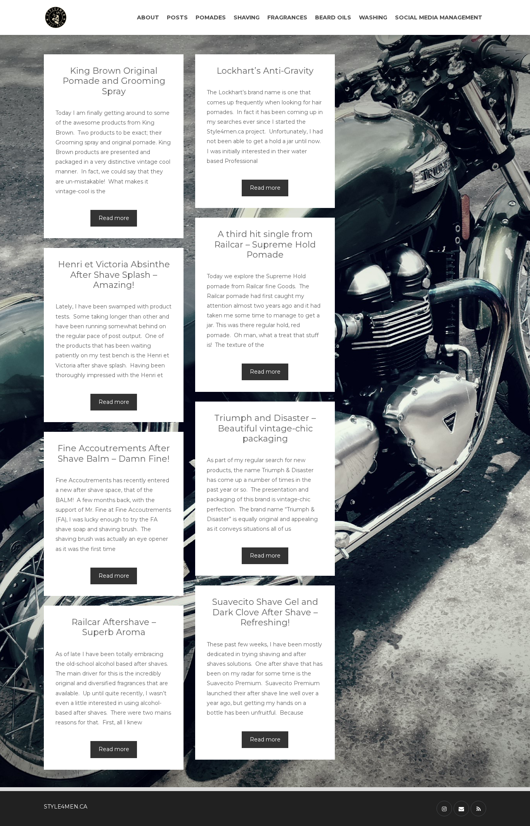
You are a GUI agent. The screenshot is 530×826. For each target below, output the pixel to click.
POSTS (177, 17)
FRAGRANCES (287, 17)
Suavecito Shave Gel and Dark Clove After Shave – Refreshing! (265, 612)
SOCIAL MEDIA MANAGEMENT (438, 17)
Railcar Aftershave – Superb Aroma (113, 627)
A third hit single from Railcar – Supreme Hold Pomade (265, 244)
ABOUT (148, 17)
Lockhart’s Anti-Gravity (265, 71)
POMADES (211, 17)
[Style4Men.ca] (76, 17)
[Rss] (478, 808)
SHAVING (247, 17)
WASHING (373, 17)
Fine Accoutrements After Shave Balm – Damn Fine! (113, 453)
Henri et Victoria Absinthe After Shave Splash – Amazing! (114, 274)
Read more (114, 218)
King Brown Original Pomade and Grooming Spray (113, 81)
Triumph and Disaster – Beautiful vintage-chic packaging (265, 428)
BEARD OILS (333, 17)
